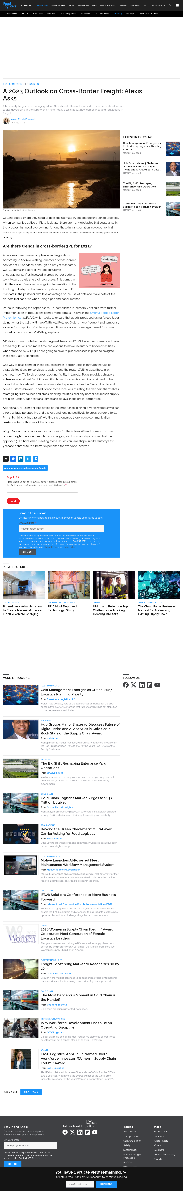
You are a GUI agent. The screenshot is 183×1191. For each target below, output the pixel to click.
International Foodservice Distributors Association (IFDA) (79, 904)
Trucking (33, 84)
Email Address (27, 523)
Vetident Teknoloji (57, 1004)
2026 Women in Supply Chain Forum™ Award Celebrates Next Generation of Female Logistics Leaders (77, 933)
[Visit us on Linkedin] (142, 684)
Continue (106, 1184)
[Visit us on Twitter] (134, 684)
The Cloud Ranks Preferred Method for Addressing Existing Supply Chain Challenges (157, 610)
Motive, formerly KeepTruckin (63, 869)
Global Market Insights (60, 807)
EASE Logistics (55, 1068)
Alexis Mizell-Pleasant (23, 119)
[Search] (170, 5)
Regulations (48, 825)
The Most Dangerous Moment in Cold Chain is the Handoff (78, 997)
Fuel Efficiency (11, 602)
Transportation (13, 84)
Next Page (31, 1091)
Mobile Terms (50, 547)
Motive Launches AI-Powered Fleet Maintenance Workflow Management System (77, 862)
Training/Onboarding (53, 1019)
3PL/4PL (44, 1050)
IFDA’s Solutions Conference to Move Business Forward (78, 897)
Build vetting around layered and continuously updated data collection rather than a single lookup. (79, 844)
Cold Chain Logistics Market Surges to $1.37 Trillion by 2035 (142, 205)
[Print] (6, 459)
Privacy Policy (69, 547)
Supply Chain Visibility (150, 602)
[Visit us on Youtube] (157, 684)
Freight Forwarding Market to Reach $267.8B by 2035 (80, 966)
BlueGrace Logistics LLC (61, 699)
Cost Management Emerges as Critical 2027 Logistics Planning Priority (142, 146)
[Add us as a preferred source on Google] (35, 459)
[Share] (13, 459)
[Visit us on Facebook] (126, 684)
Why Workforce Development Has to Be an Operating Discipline (76, 1025)
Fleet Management (51, 686)
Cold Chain (47, 794)
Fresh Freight (54, 838)
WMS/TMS (46, 720)
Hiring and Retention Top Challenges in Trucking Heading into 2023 (110, 610)
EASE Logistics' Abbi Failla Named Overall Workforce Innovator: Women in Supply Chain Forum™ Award (78, 1058)
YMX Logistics (55, 772)
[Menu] (177, 5)
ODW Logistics (55, 1032)
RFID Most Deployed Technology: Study (62, 608)
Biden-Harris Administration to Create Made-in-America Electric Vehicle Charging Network (22, 610)
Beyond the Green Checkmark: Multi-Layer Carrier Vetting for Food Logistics (76, 831)
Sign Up (27, 552)
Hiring (96, 602)
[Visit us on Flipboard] (149, 684)
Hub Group (53, 738)
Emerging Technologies (61, 602)
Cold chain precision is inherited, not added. (64, 1009)
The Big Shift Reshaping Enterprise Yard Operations (140, 185)
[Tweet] (28, 459)
